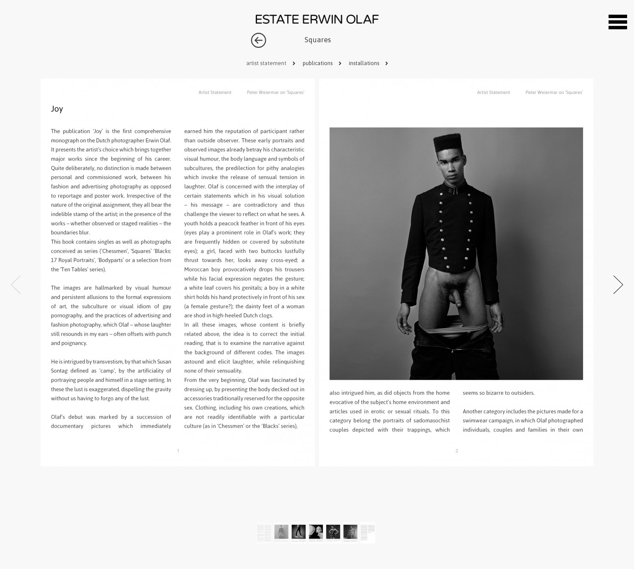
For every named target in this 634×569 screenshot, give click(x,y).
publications (318, 63)
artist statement (267, 63)
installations (364, 63)
